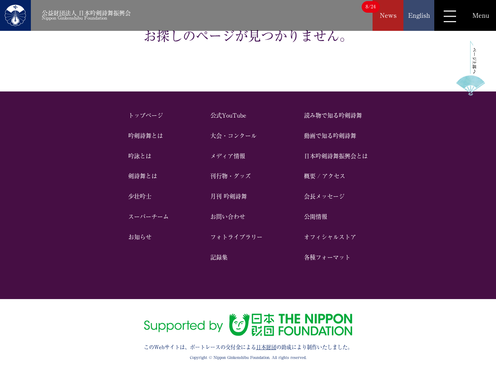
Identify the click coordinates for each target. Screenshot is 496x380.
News (388, 15)
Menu (480, 15)
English (419, 15)
